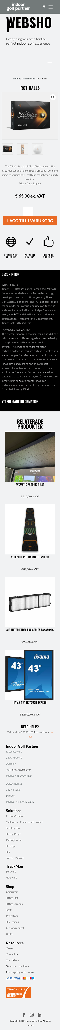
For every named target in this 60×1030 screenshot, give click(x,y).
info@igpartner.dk (21, 769)
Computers (12, 891)
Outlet (9, 933)
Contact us (12, 954)
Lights (9, 909)
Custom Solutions (15, 815)
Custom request (15, 927)
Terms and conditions (17, 966)
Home (16, 78)
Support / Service (15, 857)
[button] (53, 97)
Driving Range (13, 833)
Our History (12, 960)
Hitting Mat (12, 897)
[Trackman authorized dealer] (18, 997)
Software (11, 871)
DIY (8, 851)
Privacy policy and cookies (20, 972)
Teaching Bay (13, 827)
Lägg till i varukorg (30, 220)
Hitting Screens (14, 903)
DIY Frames (12, 921)
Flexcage (11, 845)
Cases (9, 948)
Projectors (12, 915)
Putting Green (14, 839)
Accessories (28, 78)
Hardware (11, 877)
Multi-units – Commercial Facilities (24, 821)
